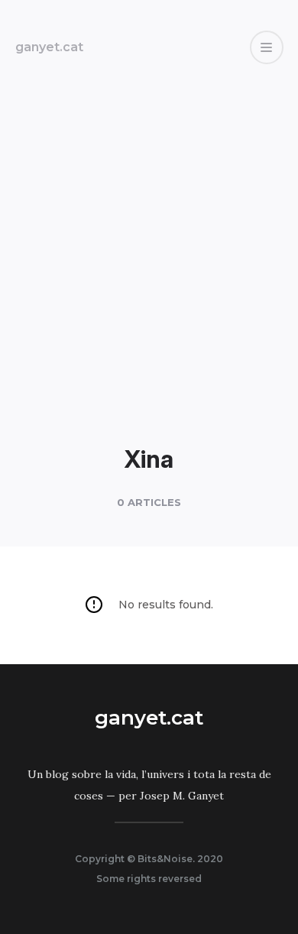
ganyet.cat (49, 47)
